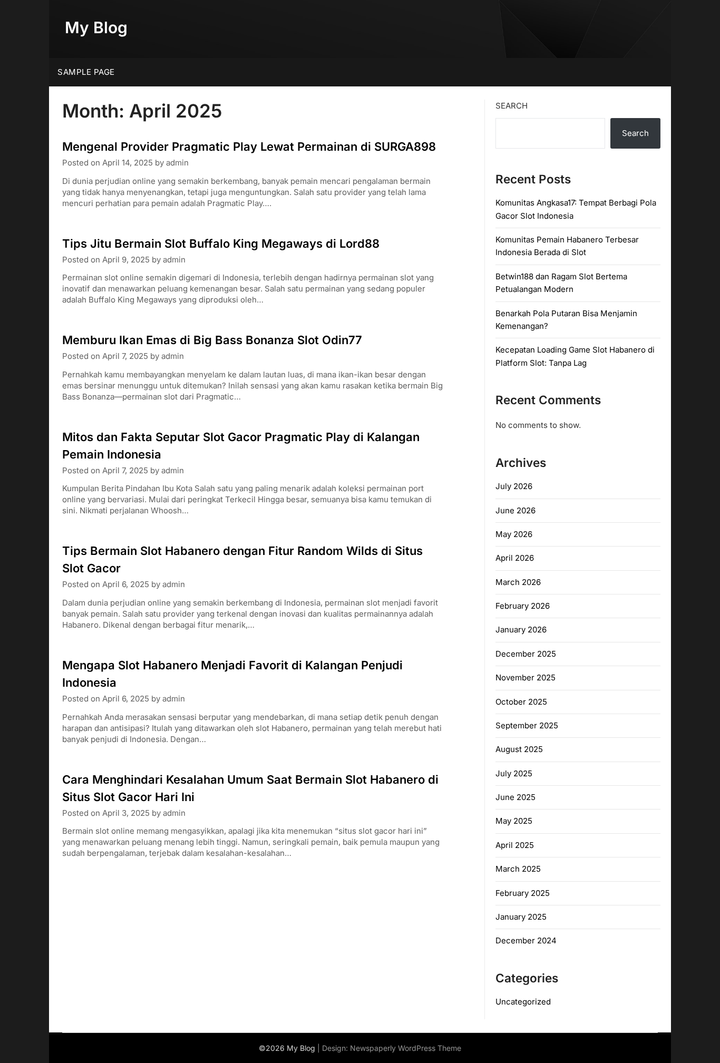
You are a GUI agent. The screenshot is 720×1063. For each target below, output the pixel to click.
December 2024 (526, 940)
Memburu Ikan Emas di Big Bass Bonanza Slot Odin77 (212, 340)
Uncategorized (523, 1002)
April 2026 (514, 558)
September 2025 (526, 725)
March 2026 (518, 582)
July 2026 (513, 486)
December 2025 (525, 654)
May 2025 (513, 821)
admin (177, 163)
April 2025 (514, 845)
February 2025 (522, 893)
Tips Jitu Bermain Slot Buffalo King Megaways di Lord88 (221, 243)
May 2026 (513, 534)
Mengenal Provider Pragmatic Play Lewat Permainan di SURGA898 (249, 146)
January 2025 (521, 917)
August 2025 (519, 749)
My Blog (96, 27)
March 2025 (518, 869)
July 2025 (513, 773)
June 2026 (515, 510)
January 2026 (521, 630)
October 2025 (521, 702)
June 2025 (515, 797)
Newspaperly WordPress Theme (405, 1048)
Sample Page (86, 72)
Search (511, 106)
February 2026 (522, 606)
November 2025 (525, 677)
